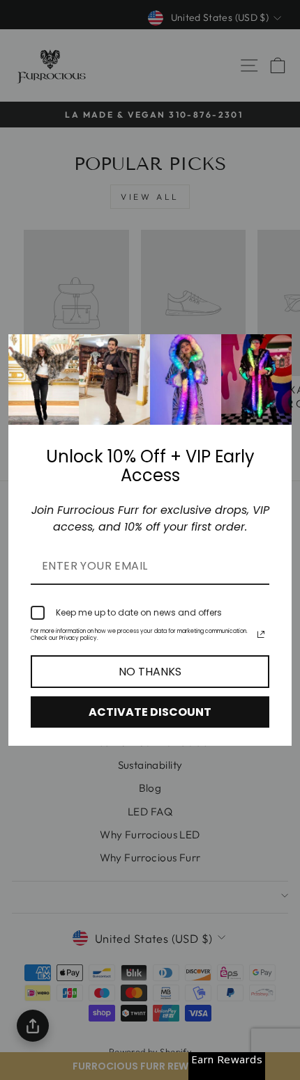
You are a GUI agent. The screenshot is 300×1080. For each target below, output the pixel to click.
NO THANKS (150, 672)
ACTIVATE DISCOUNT (150, 712)
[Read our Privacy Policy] (261, 634)
